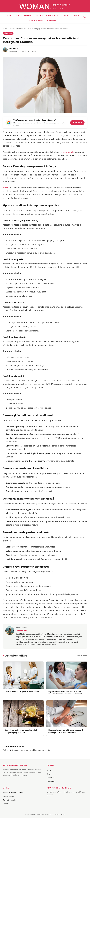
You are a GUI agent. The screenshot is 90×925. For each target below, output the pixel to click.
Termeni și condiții (9, 800)
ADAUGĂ (77, 122)
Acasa (9, 15)
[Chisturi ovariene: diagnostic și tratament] (23, 675)
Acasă (5, 29)
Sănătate (39, 15)
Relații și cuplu (36, 20)
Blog (48, 774)
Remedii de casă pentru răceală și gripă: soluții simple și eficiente (21, 731)
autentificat (18, 750)
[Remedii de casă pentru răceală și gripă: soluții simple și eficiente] (23, 713)
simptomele (68, 152)
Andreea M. (14, 48)
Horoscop (51, 20)
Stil (17, 15)
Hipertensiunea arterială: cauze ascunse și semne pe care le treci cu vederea (65, 731)
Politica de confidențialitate (13, 793)
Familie (65, 15)
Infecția (6, 187)
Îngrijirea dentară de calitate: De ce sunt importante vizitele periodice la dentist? (65, 692)
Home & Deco (52, 15)
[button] (85, 18)
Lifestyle (27, 15)
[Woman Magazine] (45, 7)
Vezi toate (81, 655)
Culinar (75, 15)
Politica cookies (8, 796)
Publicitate (51, 781)
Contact (5, 804)
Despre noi (51, 777)
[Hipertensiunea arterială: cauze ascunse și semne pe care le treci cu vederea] (66, 713)
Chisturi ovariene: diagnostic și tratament (22, 691)
